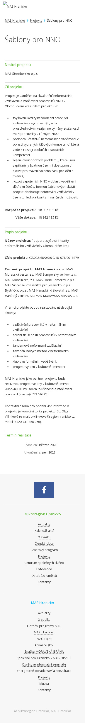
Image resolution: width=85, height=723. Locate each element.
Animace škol (44, 645)
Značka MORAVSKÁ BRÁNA (44, 651)
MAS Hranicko (15, 20)
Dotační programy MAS (44, 626)
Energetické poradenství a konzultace (44, 670)
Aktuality (44, 524)
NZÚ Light (44, 638)
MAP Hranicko (44, 632)
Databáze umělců (44, 575)
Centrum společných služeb (44, 562)
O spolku (44, 619)
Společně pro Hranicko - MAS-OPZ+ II (44, 658)
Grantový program (44, 549)
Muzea (44, 683)
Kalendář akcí (44, 530)
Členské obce (44, 543)
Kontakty (44, 582)
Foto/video (44, 569)
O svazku (44, 537)
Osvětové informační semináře (44, 664)
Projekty (36, 20)
